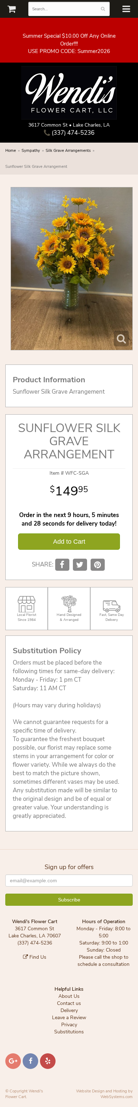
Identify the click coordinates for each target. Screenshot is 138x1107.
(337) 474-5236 (72, 133)
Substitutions (69, 1031)
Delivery (69, 1010)
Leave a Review (69, 1017)
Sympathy (31, 150)
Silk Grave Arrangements (68, 150)
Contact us (69, 1003)
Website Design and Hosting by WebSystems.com (104, 1094)
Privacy (69, 1024)
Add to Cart (69, 541)
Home (10, 150)
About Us (69, 996)
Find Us (37, 957)
